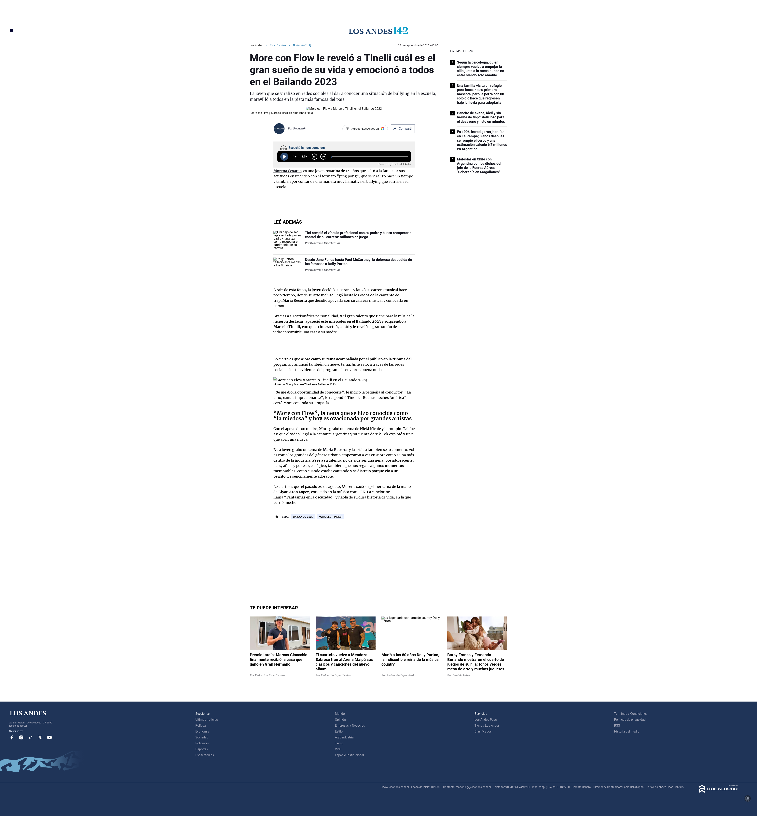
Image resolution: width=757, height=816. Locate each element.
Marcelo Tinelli (330, 516)
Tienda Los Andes (487, 725)
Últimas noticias (206, 719)
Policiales (202, 743)
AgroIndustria (344, 737)
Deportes (201, 749)
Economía (202, 731)
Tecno (339, 743)
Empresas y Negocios (350, 725)
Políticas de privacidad (630, 719)
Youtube (49, 737)
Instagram (21, 737)
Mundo (340, 714)
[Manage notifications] (748, 798)
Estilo (339, 731)
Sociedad (201, 737)
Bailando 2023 (303, 516)
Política (200, 725)
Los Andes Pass (486, 719)
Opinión (340, 719)
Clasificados (483, 731)
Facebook (11, 737)
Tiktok (30, 737)
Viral (338, 749)
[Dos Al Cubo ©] (718, 792)
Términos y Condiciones (630, 714)
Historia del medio (626, 731)
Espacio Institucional (349, 755)
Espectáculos (278, 45)
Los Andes (256, 45)
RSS (617, 725)
